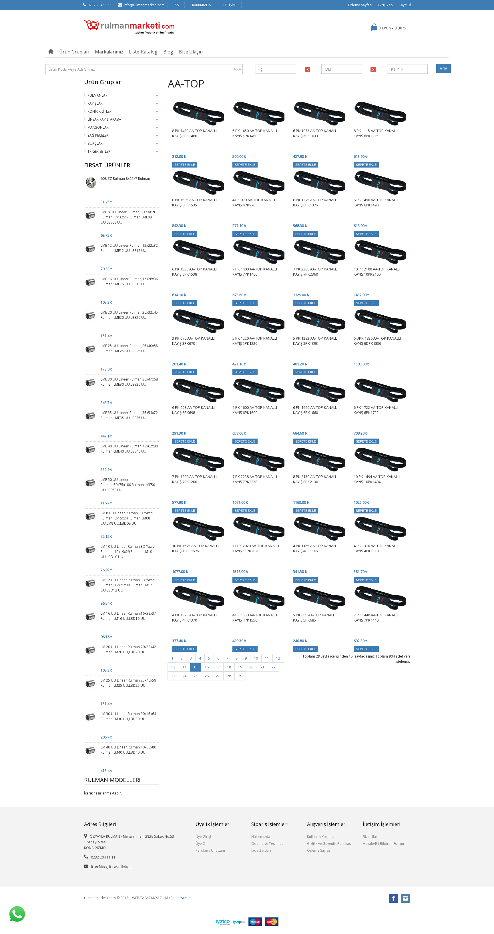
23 (173, 676)
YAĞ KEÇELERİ (98, 135)
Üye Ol (201, 843)
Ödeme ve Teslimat (267, 843)
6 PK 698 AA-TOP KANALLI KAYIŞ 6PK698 (193, 410)
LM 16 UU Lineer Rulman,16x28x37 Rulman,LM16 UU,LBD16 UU (128, 616)
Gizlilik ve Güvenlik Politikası (329, 843)
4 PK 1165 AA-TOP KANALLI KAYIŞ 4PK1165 (315, 548)
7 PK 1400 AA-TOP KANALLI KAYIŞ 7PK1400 (254, 271)
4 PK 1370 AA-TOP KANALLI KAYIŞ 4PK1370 (194, 617)
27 (218, 676)
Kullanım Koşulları (321, 836)
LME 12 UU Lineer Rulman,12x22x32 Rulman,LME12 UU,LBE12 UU (129, 248)
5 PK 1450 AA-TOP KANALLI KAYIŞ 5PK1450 (254, 133)
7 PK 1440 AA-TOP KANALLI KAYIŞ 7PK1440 (376, 617)
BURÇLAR (95, 143)
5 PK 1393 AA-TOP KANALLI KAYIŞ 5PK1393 (315, 341)
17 (218, 667)
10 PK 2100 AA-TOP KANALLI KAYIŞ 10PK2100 (377, 271)
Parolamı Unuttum (210, 850)
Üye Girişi (203, 836)
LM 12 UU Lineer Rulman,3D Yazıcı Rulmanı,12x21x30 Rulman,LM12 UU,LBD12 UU (128, 585)
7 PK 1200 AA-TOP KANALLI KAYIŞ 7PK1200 (194, 479)
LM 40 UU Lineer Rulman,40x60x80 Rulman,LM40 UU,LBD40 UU (128, 750)
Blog (168, 52)
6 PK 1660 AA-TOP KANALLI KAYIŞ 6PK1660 (315, 410)
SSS (176, 5)
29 (240, 676)
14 (184, 667)
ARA (237, 69)
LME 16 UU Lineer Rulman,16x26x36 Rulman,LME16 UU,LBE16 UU (129, 281)
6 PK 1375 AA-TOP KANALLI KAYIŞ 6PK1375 (315, 202)
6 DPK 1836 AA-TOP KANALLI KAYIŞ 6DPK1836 (377, 341)
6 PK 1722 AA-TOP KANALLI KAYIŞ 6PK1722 (376, 410)
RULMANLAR (97, 95)
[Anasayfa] (50, 51)
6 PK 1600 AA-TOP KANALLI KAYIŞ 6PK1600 (254, 410)
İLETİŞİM (229, 5)
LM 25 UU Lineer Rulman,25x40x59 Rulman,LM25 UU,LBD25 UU (128, 683)
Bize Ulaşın (191, 52)
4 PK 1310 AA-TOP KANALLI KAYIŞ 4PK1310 (376, 548)
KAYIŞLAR (95, 103)
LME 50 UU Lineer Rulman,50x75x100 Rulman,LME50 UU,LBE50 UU (128, 484)
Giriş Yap (385, 5)
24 (184, 676)
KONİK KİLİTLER (99, 111)
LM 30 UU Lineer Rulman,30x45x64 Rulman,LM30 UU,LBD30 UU (128, 716)
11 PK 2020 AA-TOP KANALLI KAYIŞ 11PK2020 (255, 548)
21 (262, 667)
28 (229, 676)
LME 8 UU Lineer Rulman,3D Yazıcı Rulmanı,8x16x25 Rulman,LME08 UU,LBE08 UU (128, 217)
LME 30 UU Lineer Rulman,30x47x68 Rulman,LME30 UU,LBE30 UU (129, 382)
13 (173, 667)
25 (196, 676)
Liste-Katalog (143, 52)
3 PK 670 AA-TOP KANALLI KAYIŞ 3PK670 (193, 341)
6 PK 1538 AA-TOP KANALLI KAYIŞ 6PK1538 (194, 271)
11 (267, 658)
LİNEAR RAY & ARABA (104, 119)
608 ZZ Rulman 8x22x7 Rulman (125, 178)
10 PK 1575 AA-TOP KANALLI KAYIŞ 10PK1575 (195, 548)
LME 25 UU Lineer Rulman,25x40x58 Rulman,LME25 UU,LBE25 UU (129, 348)
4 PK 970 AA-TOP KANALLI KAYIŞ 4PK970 (253, 202)
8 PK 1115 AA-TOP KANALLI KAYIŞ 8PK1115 (376, 133)
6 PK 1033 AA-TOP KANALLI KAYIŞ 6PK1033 (315, 133)
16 (207, 667)
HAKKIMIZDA (200, 5)
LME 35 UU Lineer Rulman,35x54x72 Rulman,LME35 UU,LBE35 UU (129, 415)
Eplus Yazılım (181, 897)
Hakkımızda (260, 836)
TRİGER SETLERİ (99, 151)
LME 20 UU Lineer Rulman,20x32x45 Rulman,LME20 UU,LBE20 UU (129, 315)
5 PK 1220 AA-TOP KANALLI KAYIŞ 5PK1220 (254, 341)
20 (251, 667)
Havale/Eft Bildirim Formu (383, 843)
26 (207, 676)
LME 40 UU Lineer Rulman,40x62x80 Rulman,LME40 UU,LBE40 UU (129, 449)
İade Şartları (261, 850)
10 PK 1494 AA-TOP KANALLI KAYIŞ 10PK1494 (377, 479)
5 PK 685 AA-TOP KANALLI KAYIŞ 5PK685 (314, 617)
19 (240, 667)
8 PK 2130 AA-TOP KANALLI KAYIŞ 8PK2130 (315, 479)
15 (196, 667)
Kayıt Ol (405, 5)
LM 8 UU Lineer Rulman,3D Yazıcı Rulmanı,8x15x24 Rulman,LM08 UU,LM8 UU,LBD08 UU (127, 518)
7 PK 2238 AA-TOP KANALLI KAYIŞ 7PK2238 (254, 479)
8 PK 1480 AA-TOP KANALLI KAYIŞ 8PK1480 (194, 133)
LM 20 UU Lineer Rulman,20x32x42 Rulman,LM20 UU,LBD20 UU (128, 649)
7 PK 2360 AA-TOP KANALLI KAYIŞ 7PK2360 (315, 271)
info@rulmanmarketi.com (144, 5)
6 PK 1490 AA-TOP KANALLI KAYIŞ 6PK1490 (376, 202)
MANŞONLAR (98, 127)
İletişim (127, 866)
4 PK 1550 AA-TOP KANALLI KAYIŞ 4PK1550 (254, 617)
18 (229, 667)
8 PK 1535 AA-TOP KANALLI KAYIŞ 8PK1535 (194, 202)
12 (278, 658)
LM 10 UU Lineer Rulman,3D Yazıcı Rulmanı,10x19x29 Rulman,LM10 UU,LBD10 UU (128, 551)
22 (274, 667)
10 (256, 658)
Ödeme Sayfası (360, 5)
